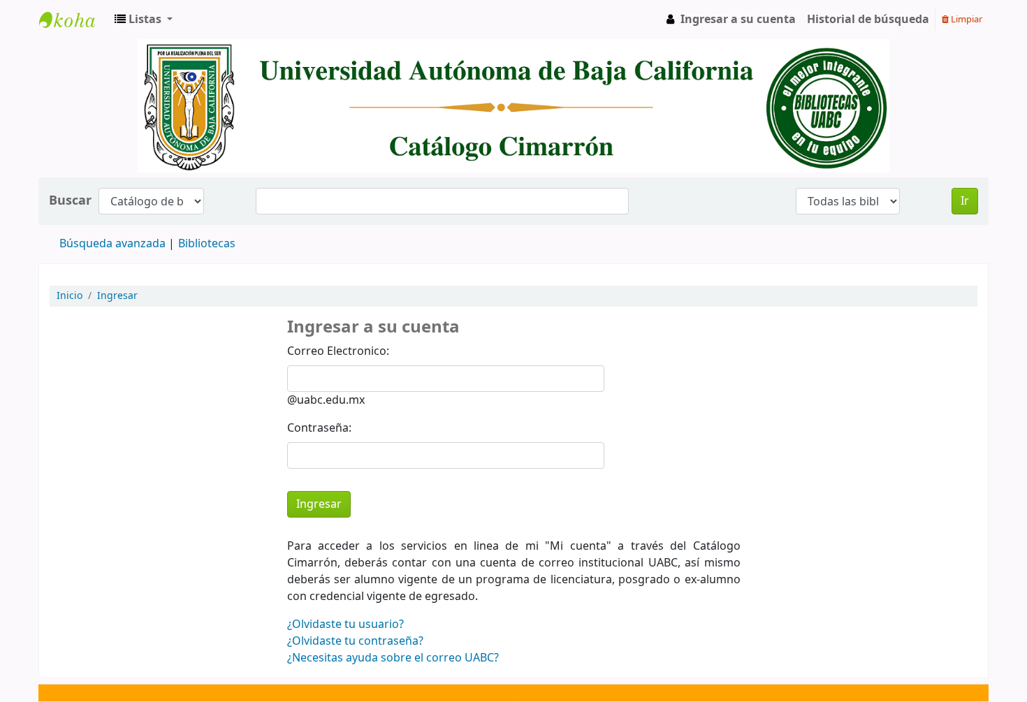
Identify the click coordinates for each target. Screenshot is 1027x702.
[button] (143, 20)
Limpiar (965, 19)
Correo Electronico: (338, 351)
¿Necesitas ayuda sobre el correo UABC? (393, 658)
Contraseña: (319, 428)
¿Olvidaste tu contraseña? (355, 641)
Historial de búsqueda (868, 19)
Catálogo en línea (74, 20)
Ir (965, 201)
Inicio (69, 295)
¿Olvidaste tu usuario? (345, 624)
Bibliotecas (206, 243)
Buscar (70, 200)
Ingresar (117, 295)
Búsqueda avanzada (112, 243)
